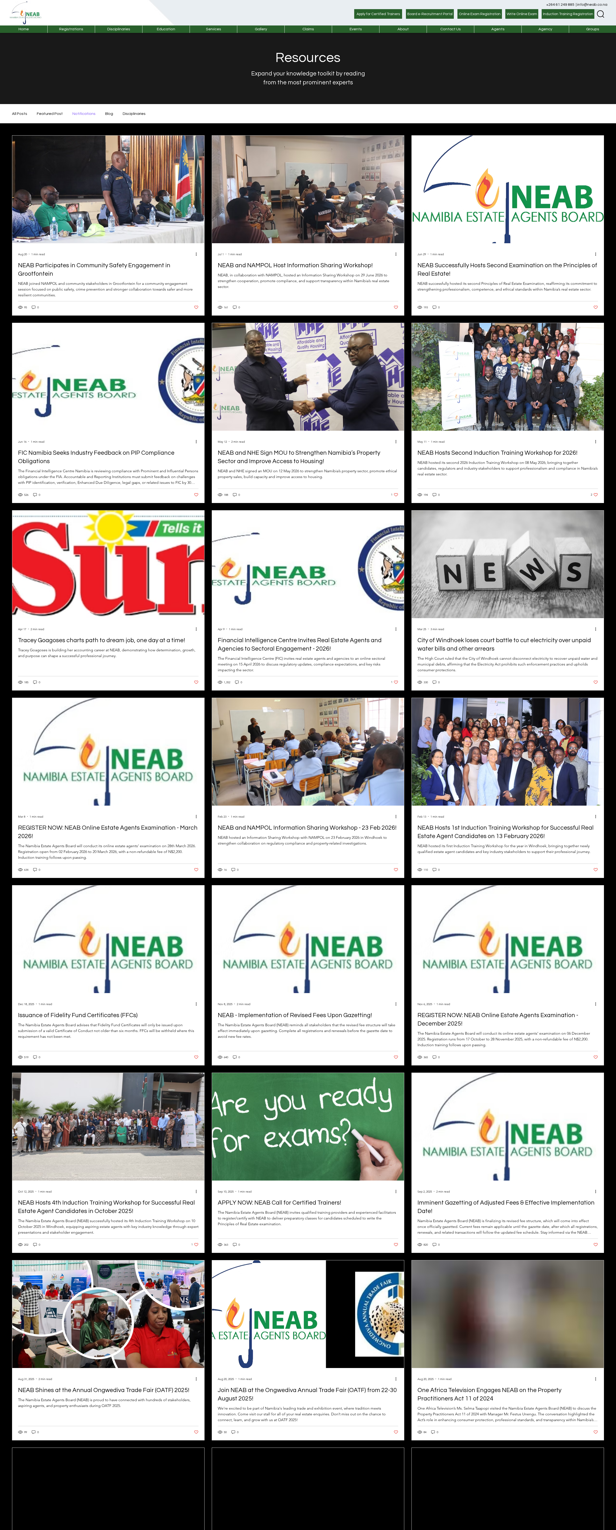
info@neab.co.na (592, 4)
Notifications (84, 114)
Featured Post (50, 114)
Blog (109, 114)
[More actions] (198, 254)
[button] (213, 29)
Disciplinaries (134, 114)
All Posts (19, 114)
